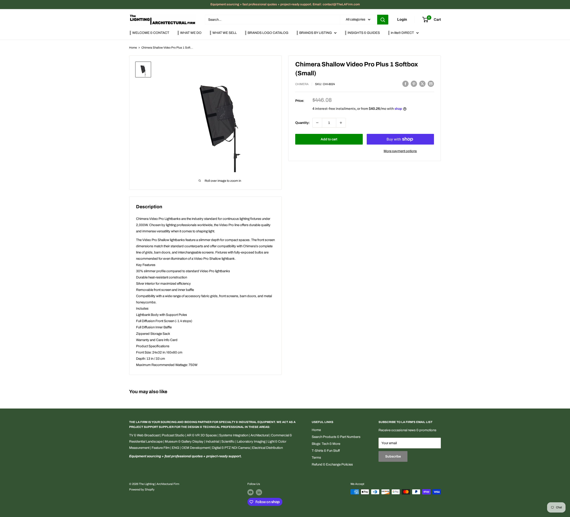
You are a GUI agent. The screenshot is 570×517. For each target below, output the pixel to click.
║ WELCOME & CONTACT (149, 33)
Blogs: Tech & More (326, 443)
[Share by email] (431, 83)
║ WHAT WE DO (189, 33)
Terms (316, 457)
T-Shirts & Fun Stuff (326, 450)
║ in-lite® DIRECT (401, 33)
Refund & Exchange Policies (332, 464)
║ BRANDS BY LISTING (314, 33)
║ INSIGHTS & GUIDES (362, 33)
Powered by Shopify (142, 489)
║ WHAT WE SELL (223, 33)
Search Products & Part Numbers (336, 437)
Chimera (302, 84)
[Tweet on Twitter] (422, 83)
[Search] (382, 20)
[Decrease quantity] (317, 122)
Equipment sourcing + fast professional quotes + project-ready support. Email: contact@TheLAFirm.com (285, 4)
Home (133, 47)
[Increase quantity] (341, 122)
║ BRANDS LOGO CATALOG (266, 33)
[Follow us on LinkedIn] (259, 492)
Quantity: (302, 123)
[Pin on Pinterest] (414, 83)
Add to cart (329, 139)
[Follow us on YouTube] (250, 492)
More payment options (400, 151)
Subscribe (393, 456)
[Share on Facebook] (405, 83)
